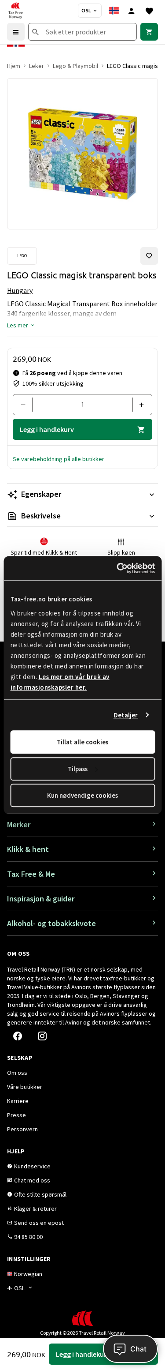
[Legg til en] (138, 405)
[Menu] (16, 32)
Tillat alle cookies (82, 742)
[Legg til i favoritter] (149, 256)
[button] (21, 325)
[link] (149, 32)
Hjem (13, 66)
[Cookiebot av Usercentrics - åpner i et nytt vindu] (117, 568)
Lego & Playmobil (75, 66)
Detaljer (126, 715)
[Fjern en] (26, 405)
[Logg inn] (131, 10)
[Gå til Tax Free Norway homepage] (15, 10)
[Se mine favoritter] (149, 10)
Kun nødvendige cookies (82, 795)
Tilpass (78, 769)
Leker (36, 66)
